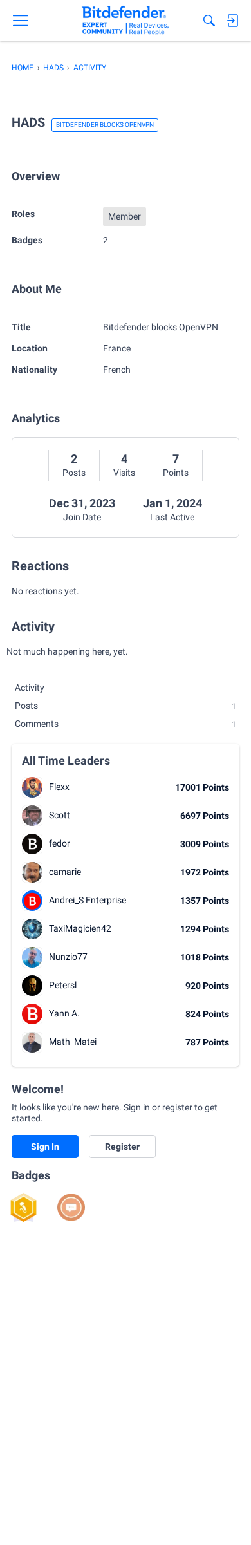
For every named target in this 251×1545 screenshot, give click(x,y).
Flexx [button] (59, 787)
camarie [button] (65, 871)
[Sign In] (232, 20)
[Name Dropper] (23, 1207)
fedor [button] (59, 843)
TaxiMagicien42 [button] (80, 928)
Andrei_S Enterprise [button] (87, 900)
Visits (124, 472)
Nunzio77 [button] (68, 956)
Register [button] (122, 1146)
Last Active (172, 517)
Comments (125, 723)
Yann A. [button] (64, 1013)
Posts (74, 472)
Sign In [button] (45, 1146)
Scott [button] (59, 815)
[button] (32, 787)
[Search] (209, 20)
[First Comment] (71, 1207)
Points (176, 472)
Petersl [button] (63, 985)
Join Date (82, 517)
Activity (29, 687)
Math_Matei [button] (73, 1041)
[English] (125, 20)
